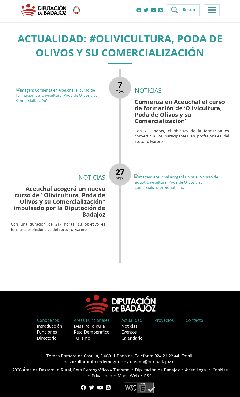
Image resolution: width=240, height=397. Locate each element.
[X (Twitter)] (145, 10)
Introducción (49, 326)
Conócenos (48, 320)
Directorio (47, 338)
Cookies (220, 370)
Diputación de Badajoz (157, 370)
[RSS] (160, 10)
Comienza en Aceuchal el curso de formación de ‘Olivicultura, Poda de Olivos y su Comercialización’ (180, 111)
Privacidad (102, 375)
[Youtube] (153, 10)
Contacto (194, 320)
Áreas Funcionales (92, 320)
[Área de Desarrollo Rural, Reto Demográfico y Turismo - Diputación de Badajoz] (44, 9)
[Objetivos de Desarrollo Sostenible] (76, 9)
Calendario (132, 338)
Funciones (47, 332)
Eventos (129, 332)
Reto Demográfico (91, 332)
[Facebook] (138, 10)
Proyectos (164, 320)
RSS (147, 375)
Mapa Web (128, 375)
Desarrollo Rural (90, 326)
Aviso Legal (196, 370)
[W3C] (139, 387)
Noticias (129, 326)
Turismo (82, 338)
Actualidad (131, 320)
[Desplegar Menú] (212, 10)
